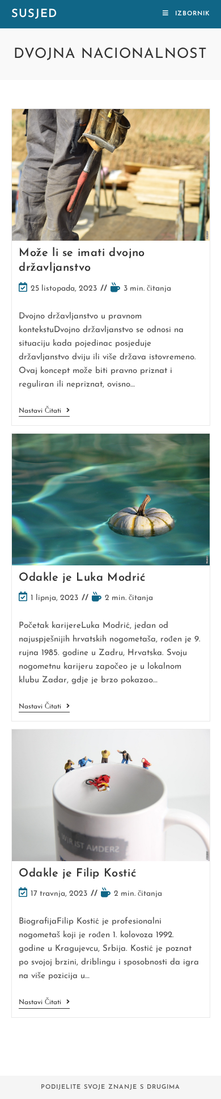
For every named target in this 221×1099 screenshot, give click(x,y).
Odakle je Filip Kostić (77, 873)
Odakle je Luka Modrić (82, 578)
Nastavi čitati (44, 412)
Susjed (34, 14)
